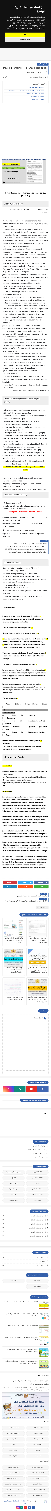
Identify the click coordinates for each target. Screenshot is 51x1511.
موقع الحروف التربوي (39, 1146)
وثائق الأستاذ (13, 1200)
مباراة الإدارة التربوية (13, 1478)
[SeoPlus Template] (45, 1501)
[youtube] (31, 1089)
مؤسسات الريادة (37, 1195)
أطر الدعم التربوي (13, 1467)
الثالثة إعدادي (41, 1257)
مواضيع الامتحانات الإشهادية (36, 1150)
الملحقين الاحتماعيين (37, 1473)
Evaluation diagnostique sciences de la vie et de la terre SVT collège (14, 970)
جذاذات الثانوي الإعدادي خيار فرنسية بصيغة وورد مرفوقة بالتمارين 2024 (37, 970)
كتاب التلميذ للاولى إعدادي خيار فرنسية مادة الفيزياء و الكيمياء (14, 940)
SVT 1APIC (37, 1281)
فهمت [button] (25, 34)
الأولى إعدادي (42, 64)
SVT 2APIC (14, 1281)
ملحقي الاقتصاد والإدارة (13, 1495)
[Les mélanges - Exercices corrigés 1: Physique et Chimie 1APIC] (37, 928)
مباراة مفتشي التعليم (13, 1490)
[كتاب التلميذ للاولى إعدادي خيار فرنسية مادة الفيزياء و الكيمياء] (13, 928)
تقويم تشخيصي (37, 1178)
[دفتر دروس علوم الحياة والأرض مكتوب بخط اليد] (13, 987)
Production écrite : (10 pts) (35, 94)
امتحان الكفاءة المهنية (13, 1172)
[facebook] (43, 1089)
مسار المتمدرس (40, 1157)
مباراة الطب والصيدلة (37, 1490)
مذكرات (13, 1195)
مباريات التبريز (37, 1495)
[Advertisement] (25, 131)
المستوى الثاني (38, 1433)
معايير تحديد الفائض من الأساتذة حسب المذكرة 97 (21, 1302)
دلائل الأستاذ (14, 1183)
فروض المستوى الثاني (38, 1224)
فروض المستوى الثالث (38, 1220)
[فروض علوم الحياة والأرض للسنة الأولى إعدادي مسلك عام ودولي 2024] (37, 987)
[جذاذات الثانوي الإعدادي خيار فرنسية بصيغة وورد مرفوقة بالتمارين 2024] (37, 958)
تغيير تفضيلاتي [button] (25, 39)
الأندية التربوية (37, 1172)
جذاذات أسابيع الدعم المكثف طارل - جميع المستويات (27, 552)
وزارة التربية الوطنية (39, 1153)
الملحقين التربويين (13, 1473)
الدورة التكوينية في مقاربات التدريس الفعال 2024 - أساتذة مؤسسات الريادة (28, 1382)
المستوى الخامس (13, 1433)
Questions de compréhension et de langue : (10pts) (26, 91)
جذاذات (37, 1183)
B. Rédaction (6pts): (37, 97)
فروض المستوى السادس (37, 1236)
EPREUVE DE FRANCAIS (36, 88)
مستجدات (37, 1200)
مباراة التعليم (37, 1484)
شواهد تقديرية (14, 1189)
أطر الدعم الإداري (37, 1467)
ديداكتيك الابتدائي (37, 1189)
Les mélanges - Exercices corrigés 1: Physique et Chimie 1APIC (38, 940)
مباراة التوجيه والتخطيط (13, 1484)
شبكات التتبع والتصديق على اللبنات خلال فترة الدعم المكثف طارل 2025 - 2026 (25, 546)
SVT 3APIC (37, 1286)
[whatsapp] (20, 1089)
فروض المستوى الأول (38, 1216)
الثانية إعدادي (41, 1265)
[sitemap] (33, 1507)
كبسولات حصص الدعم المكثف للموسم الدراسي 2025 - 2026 (25, 549)
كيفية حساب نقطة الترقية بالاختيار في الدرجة (30, 544)
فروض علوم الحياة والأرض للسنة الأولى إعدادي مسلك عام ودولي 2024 (37, 1000)
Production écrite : (37, 100)
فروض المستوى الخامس (37, 1228)
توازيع (14, 1178)
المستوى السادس (13, 1439)
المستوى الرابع (38, 1439)
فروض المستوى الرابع (38, 1232)
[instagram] (8, 1089)
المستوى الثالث (13, 1428)
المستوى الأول (38, 1428)
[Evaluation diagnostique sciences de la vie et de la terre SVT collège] (13, 958)
